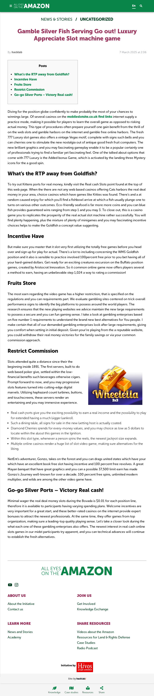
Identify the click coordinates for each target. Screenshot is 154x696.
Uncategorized (96, 19)
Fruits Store (22, 84)
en (134, 5)
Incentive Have (25, 79)
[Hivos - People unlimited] (84, 667)
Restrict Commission (29, 89)
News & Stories (57, 19)
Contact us (15, 609)
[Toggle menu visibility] (11, 5)
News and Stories (20, 632)
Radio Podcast (87, 648)
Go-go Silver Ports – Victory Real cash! (43, 95)
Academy (14, 637)
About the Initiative (21, 604)
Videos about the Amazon (95, 632)
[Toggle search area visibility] (143, 6)
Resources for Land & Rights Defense (103, 637)
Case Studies (86, 643)
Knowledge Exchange (92, 609)
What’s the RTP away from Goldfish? (41, 74)
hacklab (17, 52)
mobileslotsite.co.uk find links (89, 117)
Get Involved (86, 604)
